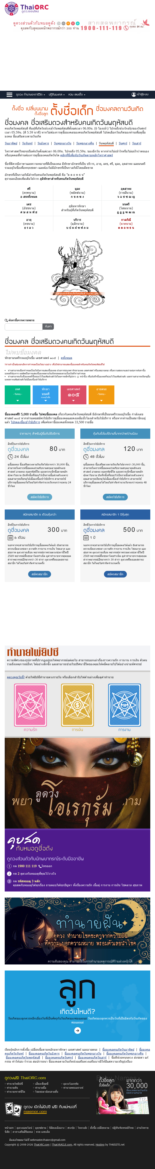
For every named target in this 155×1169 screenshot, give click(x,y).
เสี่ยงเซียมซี (41, 1083)
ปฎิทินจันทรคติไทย (123, 1127)
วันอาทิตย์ (11, 143)
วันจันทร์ (27, 143)
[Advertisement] (77, 62)
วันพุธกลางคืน (85, 143)
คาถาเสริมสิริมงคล (23, 1131)
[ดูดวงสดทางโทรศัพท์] (81, 25)
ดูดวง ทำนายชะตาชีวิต (30, 94)
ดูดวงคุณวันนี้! (16, 677)
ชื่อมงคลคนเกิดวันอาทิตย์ (118, 1049)
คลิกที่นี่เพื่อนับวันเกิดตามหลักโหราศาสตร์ (86, 155)
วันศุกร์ (123, 143)
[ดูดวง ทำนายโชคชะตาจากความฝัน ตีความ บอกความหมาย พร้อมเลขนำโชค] (77, 931)
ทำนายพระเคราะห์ (73, 1087)
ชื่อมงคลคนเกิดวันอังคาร (44, 1053)
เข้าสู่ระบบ (142, 94)
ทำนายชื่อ (40, 1087)
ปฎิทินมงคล (56, 94)
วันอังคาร (43, 143)
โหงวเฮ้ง (82, 1127)
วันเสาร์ (136, 143)
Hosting (100, 1144)
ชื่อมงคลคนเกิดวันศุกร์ (59, 1057)
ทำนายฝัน (12, 1087)
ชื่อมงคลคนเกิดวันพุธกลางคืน (124, 1053)
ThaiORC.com (42, 1144)
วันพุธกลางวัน (62, 143)
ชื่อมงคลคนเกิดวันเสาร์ (92, 1057)
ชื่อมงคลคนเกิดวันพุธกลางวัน (82, 1053)
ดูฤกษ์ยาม (40, 1127)
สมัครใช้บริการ (40, 497)
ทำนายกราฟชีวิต (16, 1091)
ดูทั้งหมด (66, 358)
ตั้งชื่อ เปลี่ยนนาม (99, 1127)
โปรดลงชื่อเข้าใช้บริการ (25, 422)
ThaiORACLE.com (62, 1144)
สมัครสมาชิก (40, 574)
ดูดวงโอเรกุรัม (70, 1083)
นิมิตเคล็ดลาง (56, 1127)
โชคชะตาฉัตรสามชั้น (46, 1091)
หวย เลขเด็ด (76, 94)
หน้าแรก (9, 1127)
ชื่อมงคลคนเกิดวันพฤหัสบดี (23, 1057)
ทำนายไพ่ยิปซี (15, 1083)
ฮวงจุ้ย (71, 1127)
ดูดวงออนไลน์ (24, 1127)
